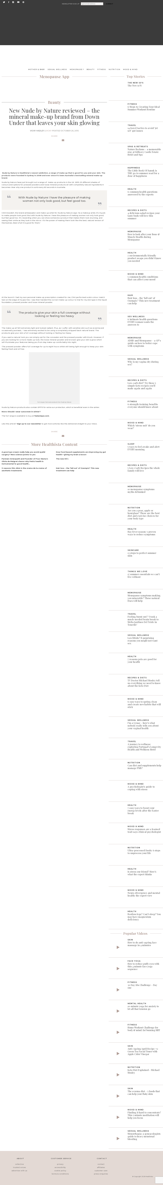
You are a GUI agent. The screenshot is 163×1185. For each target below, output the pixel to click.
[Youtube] (18, 2)
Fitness (101, 69)
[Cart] (143, 36)
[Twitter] (4, 2)
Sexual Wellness (57, 69)
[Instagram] (13, 2)
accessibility (60, 1167)
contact (101, 1164)
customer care (101, 1171)
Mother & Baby (36, 69)
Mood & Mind (130, 69)
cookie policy (60, 1171)
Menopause (76, 69)
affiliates (101, 1167)
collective (19, 1164)
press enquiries (101, 1174)
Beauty (91, 69)
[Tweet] (48, 140)
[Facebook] (8, 2)
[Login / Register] (143, 19)
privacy (60, 1164)
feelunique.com (41, 416)
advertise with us (19, 1171)
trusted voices (19, 1167)
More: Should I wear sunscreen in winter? (21, 412)
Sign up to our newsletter (29, 424)
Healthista (149, 1176)
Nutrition (114, 69)
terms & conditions (60, 1174)
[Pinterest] (23, 2)
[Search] (143, 9)
